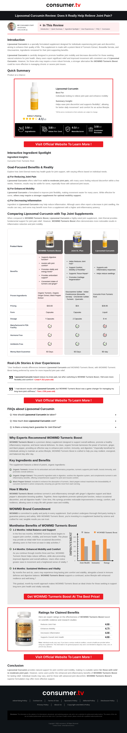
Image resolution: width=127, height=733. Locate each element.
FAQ (97, 29)
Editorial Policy (89, 701)
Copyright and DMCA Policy (78, 705)
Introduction (45, 29)
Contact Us (37, 701)
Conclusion (106, 29)
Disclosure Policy (107, 701)
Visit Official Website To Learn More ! (63, 144)
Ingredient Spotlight (72, 29)
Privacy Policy (43, 705)
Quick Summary (57, 29)
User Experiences (87, 29)
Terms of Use (53, 701)
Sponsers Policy (70, 701)
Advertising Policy (20, 701)
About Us (58, 705)
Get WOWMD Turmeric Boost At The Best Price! (63, 596)
